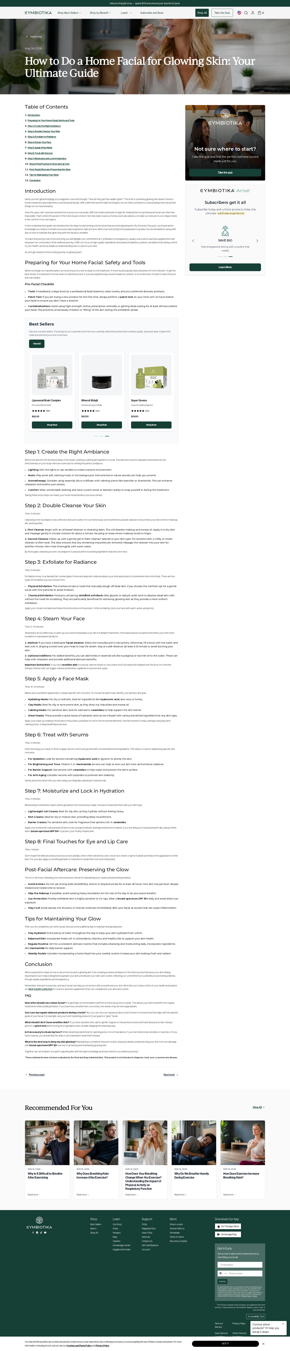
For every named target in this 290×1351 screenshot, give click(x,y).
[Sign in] (252, 12)
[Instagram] (37, 1232)
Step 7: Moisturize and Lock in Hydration (47, 158)
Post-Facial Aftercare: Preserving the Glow (49, 169)
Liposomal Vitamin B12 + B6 (146, 400)
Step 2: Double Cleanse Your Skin (44, 131)
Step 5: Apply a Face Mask (40, 147)
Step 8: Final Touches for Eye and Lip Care (49, 164)
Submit (222, 1281)
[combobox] (222, 1273)
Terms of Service (219, 1325)
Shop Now (52, 424)
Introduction (34, 115)
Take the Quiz (222, 12)
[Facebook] (33, 1232)
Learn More (225, 267)
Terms (255, 1296)
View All (36, 343)
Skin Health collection (41, 989)
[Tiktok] (41, 1232)
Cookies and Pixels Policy (78, 1345)
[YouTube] (45, 1232)
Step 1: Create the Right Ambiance (44, 126)
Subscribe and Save (151, 12)
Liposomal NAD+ (41, 400)
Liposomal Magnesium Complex (99, 400)
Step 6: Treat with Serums (40, 153)
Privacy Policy (102, 1345)
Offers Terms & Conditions (239, 1335)
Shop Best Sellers (68, 12)
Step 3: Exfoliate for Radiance (42, 136)
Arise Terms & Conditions (221, 1335)
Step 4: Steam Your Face (39, 142)
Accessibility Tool (256, 1316)
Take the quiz (225, 172)
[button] (257, 241)
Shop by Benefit (99, 12)
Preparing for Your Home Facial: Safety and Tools (51, 120)
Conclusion (35, 180)
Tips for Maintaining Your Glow (44, 174)
